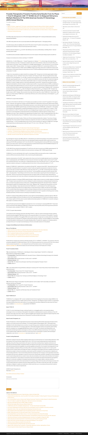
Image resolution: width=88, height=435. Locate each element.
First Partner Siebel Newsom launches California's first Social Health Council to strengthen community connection (30, 407)
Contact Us (60, 433)
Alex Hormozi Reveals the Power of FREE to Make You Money (20, 402)
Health (35, 9)
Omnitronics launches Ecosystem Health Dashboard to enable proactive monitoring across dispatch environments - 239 (71, 32)
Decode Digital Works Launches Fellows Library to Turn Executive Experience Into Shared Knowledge (28, 413)
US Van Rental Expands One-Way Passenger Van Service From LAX (21, 423)
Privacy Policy (66, 433)
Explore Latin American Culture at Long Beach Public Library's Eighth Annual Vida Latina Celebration (28, 229)
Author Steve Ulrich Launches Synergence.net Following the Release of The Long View (25, 420)
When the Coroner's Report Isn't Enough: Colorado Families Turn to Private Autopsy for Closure (72, 116)
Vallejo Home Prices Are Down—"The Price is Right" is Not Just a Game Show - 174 (72, 58)
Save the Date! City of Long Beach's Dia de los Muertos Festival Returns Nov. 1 (23, 236)
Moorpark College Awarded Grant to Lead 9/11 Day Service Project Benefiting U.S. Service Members (28, 129)
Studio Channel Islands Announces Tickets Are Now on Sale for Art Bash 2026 (23, 394)
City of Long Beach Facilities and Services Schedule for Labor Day (21, 233)
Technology (50, 9)
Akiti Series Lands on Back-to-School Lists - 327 (71, 27)
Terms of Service (79, 433)
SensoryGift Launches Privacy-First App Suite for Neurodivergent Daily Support (23, 127)
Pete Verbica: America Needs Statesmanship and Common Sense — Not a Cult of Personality (72, 110)
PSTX (39, 61)
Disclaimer (15, 373)
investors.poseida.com (11, 245)
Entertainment (23, 9)
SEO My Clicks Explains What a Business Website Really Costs (20, 404)
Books (44, 9)
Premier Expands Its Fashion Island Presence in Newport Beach (20, 426)
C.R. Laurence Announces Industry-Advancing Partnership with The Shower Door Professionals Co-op (28, 132)
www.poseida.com (22, 333)
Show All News (9, 373)
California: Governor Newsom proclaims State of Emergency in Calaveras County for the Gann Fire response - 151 (72, 76)
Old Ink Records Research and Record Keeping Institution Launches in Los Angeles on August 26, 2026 (28, 417)
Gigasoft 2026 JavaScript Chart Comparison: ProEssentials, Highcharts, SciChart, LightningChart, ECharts (29, 425)
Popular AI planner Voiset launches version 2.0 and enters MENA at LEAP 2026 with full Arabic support (72, 127)
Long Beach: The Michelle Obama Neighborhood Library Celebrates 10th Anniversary (25, 131)
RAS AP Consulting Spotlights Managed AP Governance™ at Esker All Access (71, 86)
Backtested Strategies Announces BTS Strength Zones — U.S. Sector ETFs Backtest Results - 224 (72, 38)
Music (40, 9)
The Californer (13, 4)
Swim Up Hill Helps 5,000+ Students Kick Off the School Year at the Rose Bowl (23, 234)
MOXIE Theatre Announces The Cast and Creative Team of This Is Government (24, 412)
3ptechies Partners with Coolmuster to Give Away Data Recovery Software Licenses (25, 231)
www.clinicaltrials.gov (18, 303)
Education (57, 9)
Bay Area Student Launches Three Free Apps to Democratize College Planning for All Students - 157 (72, 63)
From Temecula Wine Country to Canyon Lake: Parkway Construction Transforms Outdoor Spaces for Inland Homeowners (32, 399)
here (20, 243)
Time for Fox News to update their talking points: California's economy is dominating (25, 400)
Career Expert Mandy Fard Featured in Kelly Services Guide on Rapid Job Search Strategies (71, 91)
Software (30, 9)
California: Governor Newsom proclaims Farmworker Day (19, 422)
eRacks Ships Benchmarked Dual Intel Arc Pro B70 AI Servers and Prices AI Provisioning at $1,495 (27, 418)
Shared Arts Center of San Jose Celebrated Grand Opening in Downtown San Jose (24, 409)
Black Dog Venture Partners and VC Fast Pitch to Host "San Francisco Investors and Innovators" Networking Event (30, 28)
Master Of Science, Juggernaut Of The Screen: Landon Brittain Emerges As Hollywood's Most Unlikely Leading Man (31, 26)
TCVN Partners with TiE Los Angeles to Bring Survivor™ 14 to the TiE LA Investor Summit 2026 (26, 405)
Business (16, 9)
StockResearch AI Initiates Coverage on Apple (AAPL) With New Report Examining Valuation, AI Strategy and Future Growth (72, 104)
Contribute (72, 433)
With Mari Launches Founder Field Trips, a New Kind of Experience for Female (23, 134)
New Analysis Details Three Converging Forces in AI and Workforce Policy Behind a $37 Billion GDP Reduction (72, 122)
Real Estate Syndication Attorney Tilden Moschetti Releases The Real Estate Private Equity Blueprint (71, 139)
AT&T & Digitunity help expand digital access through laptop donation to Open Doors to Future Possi (28, 410)
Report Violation (21, 373)
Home (11, 9)
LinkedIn (39, 333)
